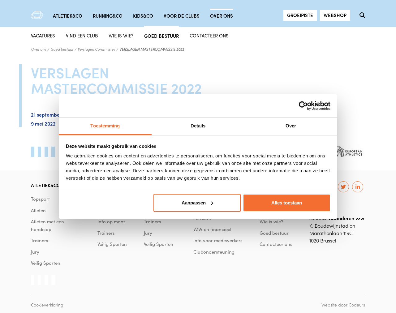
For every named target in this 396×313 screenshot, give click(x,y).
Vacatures (43, 35)
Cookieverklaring (47, 305)
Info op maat (111, 221)
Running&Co (108, 15)
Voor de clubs (182, 15)
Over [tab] (291, 125)
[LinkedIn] (357, 186)
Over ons (221, 15)
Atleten (38, 210)
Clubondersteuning (214, 252)
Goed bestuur (161, 35)
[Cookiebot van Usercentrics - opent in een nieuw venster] (303, 105)
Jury (35, 252)
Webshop (335, 15)
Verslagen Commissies (96, 49)
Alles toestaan (286, 202)
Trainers (39, 240)
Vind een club (82, 35)
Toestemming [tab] (105, 125)
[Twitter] (343, 186)
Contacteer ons (209, 35)
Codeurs (357, 305)
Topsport (40, 199)
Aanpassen (194, 202)
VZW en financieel (212, 229)
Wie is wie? (121, 35)
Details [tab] (198, 125)
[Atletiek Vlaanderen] (37, 15)
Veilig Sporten (45, 263)
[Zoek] (362, 15)
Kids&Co (143, 15)
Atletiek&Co (67, 15)
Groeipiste (300, 15)
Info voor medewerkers (218, 240)
